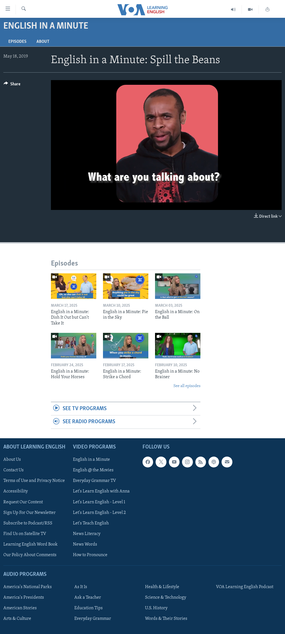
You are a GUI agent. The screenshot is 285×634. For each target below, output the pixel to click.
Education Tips (88, 608)
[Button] (12, 85)
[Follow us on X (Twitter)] (161, 462)
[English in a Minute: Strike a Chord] (125, 345)
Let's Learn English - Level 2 (99, 512)
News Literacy (86, 533)
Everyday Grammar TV (94, 481)
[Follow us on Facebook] (147, 462)
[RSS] (200, 462)
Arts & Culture (17, 618)
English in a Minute (91, 459)
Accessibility (15, 491)
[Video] (250, 9)
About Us (12, 459)
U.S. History (156, 608)
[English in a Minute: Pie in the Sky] (125, 286)
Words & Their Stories (166, 618)
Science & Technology (165, 597)
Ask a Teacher (87, 597)
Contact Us (13, 470)
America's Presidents (23, 597)
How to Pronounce (90, 555)
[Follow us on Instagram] (187, 462)
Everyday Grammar (92, 618)
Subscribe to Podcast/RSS (27, 523)
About (42, 41)
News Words (85, 544)
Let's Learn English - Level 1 (99, 502)
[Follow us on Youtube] (174, 462)
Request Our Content (23, 502)
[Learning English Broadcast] (233, 9)
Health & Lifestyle (162, 587)
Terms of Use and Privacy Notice (34, 481)
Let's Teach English (91, 523)
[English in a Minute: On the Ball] (177, 286)
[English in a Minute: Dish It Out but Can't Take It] (73, 286)
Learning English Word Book (30, 544)
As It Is (80, 587)
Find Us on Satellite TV (24, 533)
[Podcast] (213, 462)
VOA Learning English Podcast (244, 587)
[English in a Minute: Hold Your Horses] (73, 345)
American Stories (20, 608)
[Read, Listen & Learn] (267, 9)
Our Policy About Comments (29, 555)
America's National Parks (27, 587)
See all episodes (186, 386)
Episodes (17, 41)
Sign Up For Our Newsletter (29, 512)
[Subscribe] (227, 462)
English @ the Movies (93, 470)
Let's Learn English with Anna (101, 491)
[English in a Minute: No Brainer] (177, 345)
